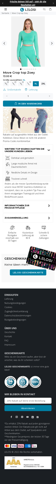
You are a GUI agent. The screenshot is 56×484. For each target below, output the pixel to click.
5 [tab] (29, 69)
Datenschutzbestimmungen (17, 315)
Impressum (9, 344)
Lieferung (33, 89)
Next (52, 43)
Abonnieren (28, 408)
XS (6, 83)
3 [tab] (25, 69)
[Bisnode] (28, 462)
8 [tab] (35, 69)
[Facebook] (11, 417)
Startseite (5, 13)
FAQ (6, 340)
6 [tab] (31, 69)
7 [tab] (33, 69)
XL (35, 83)
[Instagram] (17, 417)
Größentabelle (14, 89)
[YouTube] (27, 417)
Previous (4, 43)
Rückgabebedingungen (15, 319)
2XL (43, 83)
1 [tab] (21, 69)
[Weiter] (53, 3)
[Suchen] (45, 9)
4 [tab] (27, 69)
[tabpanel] (28, 41)
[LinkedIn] (32, 417)
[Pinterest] (22, 417)
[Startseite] (28, 10)
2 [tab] (23, 69)
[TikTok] (37, 417)
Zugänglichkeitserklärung (16, 311)
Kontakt (8, 336)
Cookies (8, 307)
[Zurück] (2, 3)
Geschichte (9, 332)
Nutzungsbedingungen (15, 303)
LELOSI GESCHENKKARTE (28, 272)
